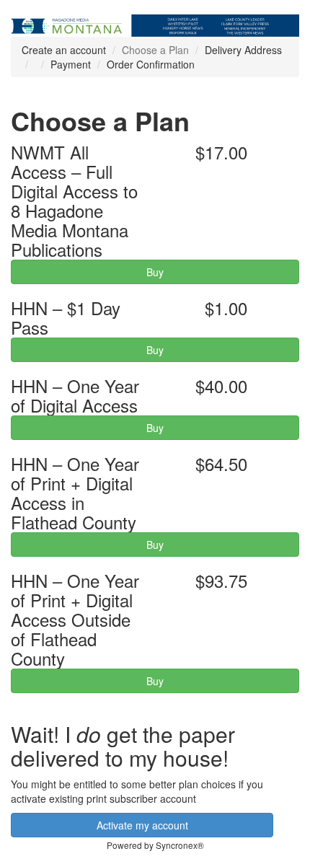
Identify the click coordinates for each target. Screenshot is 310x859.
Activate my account (142, 825)
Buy (155, 272)
